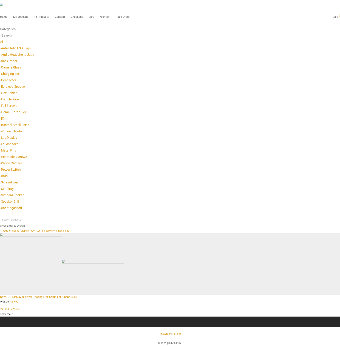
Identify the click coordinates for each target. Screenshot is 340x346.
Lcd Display (9, 137)
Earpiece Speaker (13, 86)
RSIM (4, 176)
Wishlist (104, 16)
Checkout (77, 16)
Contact (60, 16)
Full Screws (9, 106)
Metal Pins (8, 150)
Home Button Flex (14, 112)
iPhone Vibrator (12, 131)
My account (20, 16)
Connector (8, 80)
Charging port (10, 74)
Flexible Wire (10, 99)
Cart (91, 16)
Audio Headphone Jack (17, 54)
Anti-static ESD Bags (16, 48)
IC (2, 118)
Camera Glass (11, 67)
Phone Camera (11, 163)
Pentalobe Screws (14, 157)
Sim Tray (7, 189)
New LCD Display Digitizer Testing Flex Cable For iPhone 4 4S (38, 297)
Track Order (122, 16)
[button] (10, 309)
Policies (176, 334)
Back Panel (9, 61)
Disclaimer (165, 334)
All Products (41, 16)
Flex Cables (9, 93)
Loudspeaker (10, 144)
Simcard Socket (12, 195)
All (2, 42)
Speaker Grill (10, 201)
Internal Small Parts (15, 125)
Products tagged (35, 230)
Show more (6, 314)
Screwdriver (9, 182)
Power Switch (11, 169)
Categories (8, 29)
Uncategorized (11, 208)
